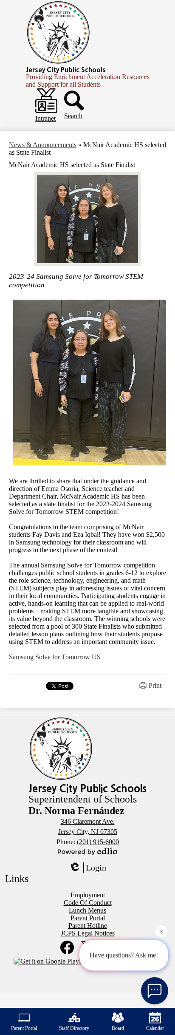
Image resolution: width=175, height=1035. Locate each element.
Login (96, 867)
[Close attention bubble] (161, 931)
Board (118, 1028)
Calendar (155, 1028)
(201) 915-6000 (98, 841)
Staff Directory (74, 1028)
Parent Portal (24, 1028)
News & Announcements (42, 144)
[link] (55, 657)
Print (155, 685)
